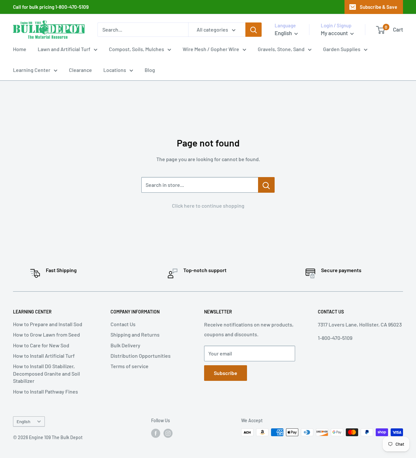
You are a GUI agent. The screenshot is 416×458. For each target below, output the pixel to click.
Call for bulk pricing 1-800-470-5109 (51, 7)
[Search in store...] (266, 185)
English (23, 421)
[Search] (253, 29)
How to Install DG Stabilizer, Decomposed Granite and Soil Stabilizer (46, 373)
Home (19, 49)
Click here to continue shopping (208, 205)
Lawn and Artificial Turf (64, 49)
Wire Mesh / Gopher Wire (211, 49)
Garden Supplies (341, 49)
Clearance (80, 70)
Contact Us (123, 324)
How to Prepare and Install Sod (47, 324)
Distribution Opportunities (140, 356)
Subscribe (225, 373)
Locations (114, 70)
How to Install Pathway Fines (45, 391)
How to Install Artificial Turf (44, 356)
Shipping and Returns (135, 334)
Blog (150, 70)
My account (335, 33)
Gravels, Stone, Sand (281, 49)
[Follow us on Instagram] (168, 432)
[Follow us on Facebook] (155, 432)
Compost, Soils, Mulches (136, 49)
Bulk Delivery (125, 345)
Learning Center (31, 70)
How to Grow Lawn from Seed (46, 334)
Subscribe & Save (378, 7)
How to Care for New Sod (41, 345)
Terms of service (129, 366)
